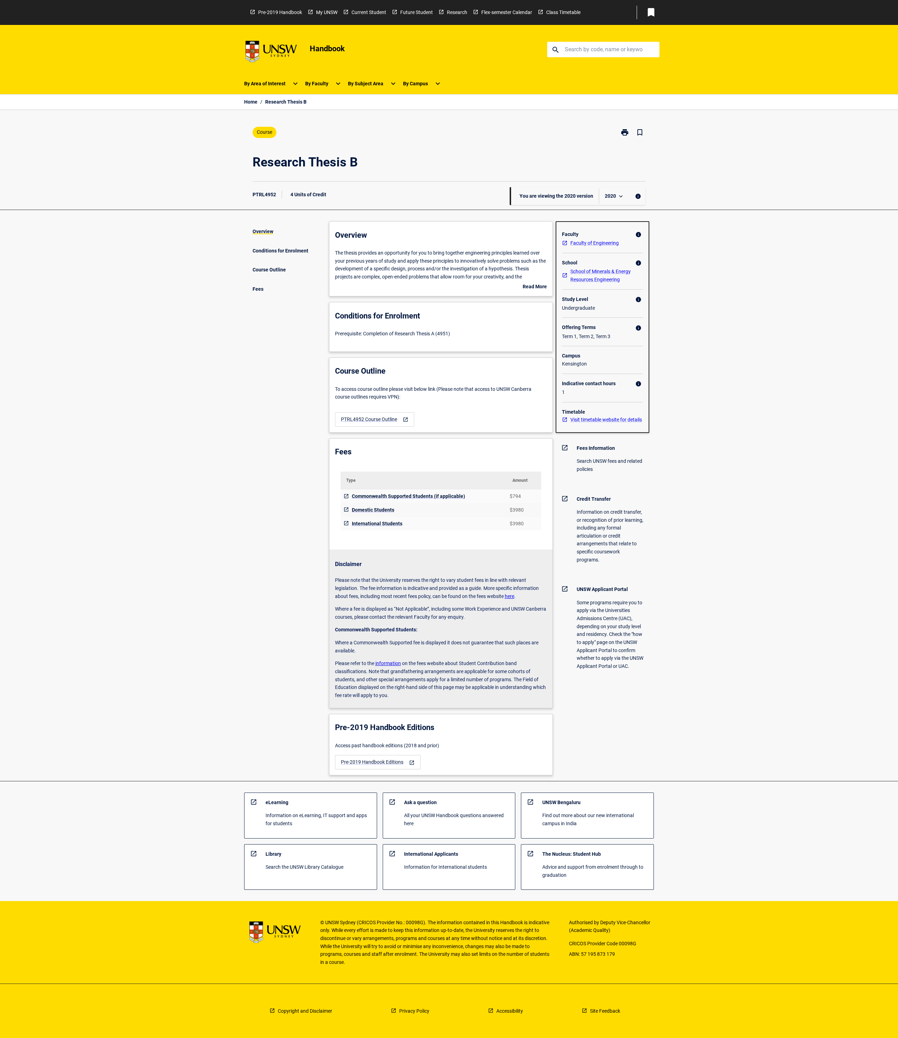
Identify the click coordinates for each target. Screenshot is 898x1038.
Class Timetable (563, 12)
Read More (535, 287)
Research (457, 12)
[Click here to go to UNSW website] (271, 53)
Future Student (416, 12)
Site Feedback (605, 1011)
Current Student (368, 12)
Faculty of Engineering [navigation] (594, 243)
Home (250, 102)
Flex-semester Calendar (506, 12)
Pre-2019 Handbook (280, 12)
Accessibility (509, 1011)
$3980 (517, 510)
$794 (515, 496)
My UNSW (326, 12)
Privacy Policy (414, 1011)
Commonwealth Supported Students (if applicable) (408, 496)
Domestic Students (373, 510)
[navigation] (374, 419)
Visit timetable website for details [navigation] (606, 419)
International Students (377, 523)
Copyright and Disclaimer (305, 1011)
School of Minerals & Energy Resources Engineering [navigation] (600, 275)
